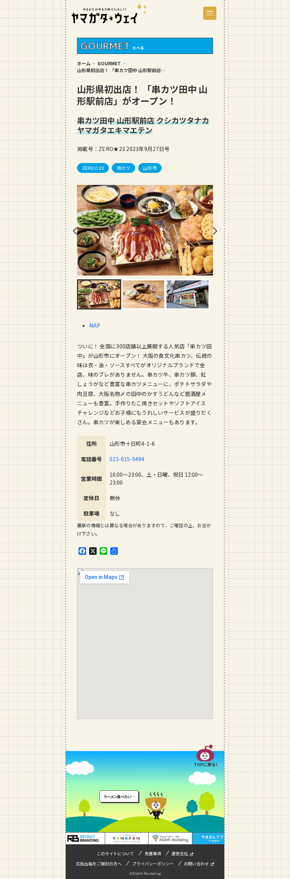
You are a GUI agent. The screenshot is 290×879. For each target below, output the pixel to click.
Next (215, 231)
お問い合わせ (196, 864)
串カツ (123, 168)
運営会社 (179, 853)
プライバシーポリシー (153, 864)
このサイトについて (115, 853)
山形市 (150, 168)
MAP (94, 325)
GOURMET (109, 63)
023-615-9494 (127, 459)
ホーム (84, 63)
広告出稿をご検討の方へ (99, 864)
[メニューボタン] (209, 13)
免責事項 (153, 853)
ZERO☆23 (93, 168)
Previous (75, 231)
